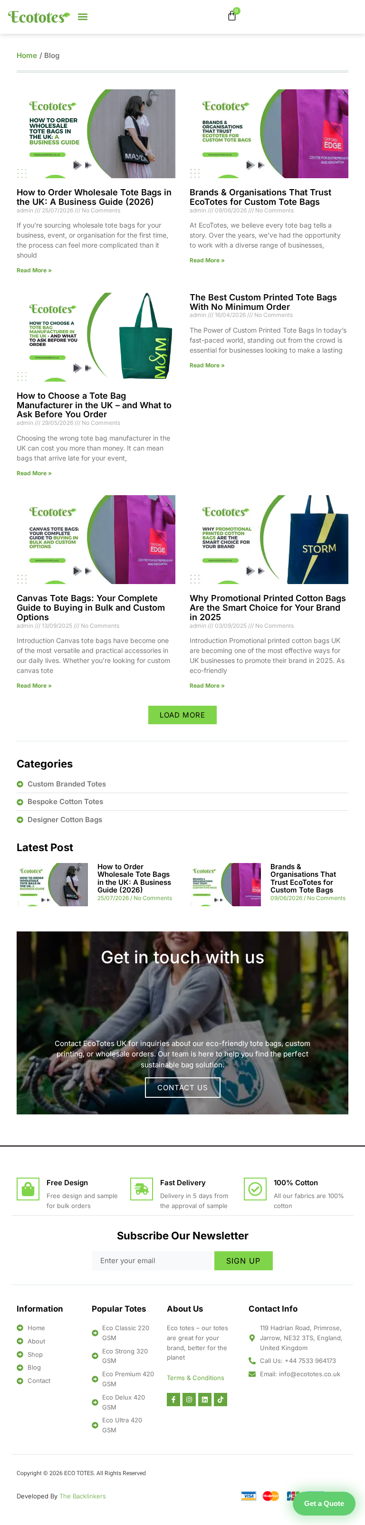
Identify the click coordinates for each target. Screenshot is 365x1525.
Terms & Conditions (195, 1377)
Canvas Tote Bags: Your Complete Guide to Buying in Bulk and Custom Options (91, 607)
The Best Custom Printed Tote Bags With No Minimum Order (263, 302)
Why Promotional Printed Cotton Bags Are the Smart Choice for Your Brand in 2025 (268, 607)
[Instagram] (189, 1399)
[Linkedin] (204, 1399)
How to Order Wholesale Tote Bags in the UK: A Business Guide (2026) (94, 197)
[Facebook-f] (173, 1399)
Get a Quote (324, 1503)
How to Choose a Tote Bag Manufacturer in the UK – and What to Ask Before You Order (94, 405)
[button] (83, 17)
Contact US (182, 1087)
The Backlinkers (82, 1496)
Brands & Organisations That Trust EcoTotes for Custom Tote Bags (260, 197)
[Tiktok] (220, 1399)
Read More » (34, 270)
